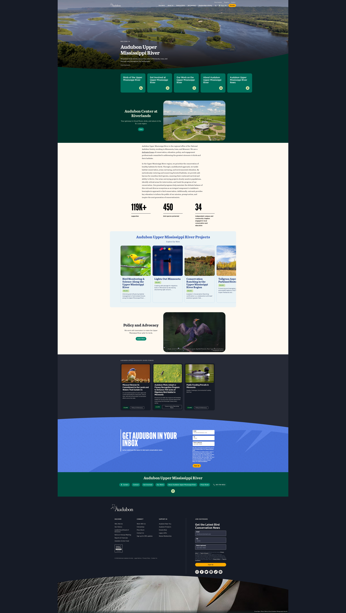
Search (215, 5)
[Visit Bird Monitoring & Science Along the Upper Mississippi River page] (136, 274)
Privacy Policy (199, 449)
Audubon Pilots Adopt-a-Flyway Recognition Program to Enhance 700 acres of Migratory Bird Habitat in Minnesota (168, 386)
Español (233, 2)
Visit (141, 129)
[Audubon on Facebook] (202, 572)
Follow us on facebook (173, 491)
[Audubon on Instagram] (197, 572)
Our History (118, 527)
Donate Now (163, 530)
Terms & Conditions (202, 461)
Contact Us (140, 533)
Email (195, 431)
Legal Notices (138, 558)
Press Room (205, 485)
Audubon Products (165, 527)
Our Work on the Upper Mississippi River (186, 80)
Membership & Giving (205, 5)
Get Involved (192, 5)
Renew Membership (165, 536)
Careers (125, 485)
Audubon (115, 4)
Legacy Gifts (163, 533)
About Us (170, 5)
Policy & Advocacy (137, 407)
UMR (126, 291)
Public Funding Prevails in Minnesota (200, 386)
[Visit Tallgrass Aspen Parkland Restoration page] (232, 274)
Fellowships (140, 527)
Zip (194, 436)
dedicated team (148, 152)
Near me (224, 5)
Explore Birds (180, 5)
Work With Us (141, 524)
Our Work (162, 5)
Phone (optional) (198, 442)
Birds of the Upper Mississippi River (132, 78)
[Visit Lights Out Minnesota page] (168, 274)
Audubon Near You (165, 524)
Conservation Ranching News (172, 407)
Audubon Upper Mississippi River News (238, 80)
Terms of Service (209, 449)
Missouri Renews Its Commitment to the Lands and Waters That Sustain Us (136, 386)
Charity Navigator (119, 548)
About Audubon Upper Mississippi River (212, 80)
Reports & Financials (121, 538)
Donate (232, 5)
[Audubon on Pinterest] (220, 572)
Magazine (226, 2)
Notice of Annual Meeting (123, 535)
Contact (136, 485)
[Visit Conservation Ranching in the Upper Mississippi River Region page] (200, 274)
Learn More (141, 339)
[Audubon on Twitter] (206, 572)
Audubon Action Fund (122, 541)
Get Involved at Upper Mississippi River (159, 80)
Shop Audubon (218, 2)
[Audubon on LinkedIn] (211, 572)
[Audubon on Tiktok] (216, 572)
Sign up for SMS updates (145, 536)
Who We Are (119, 524)
